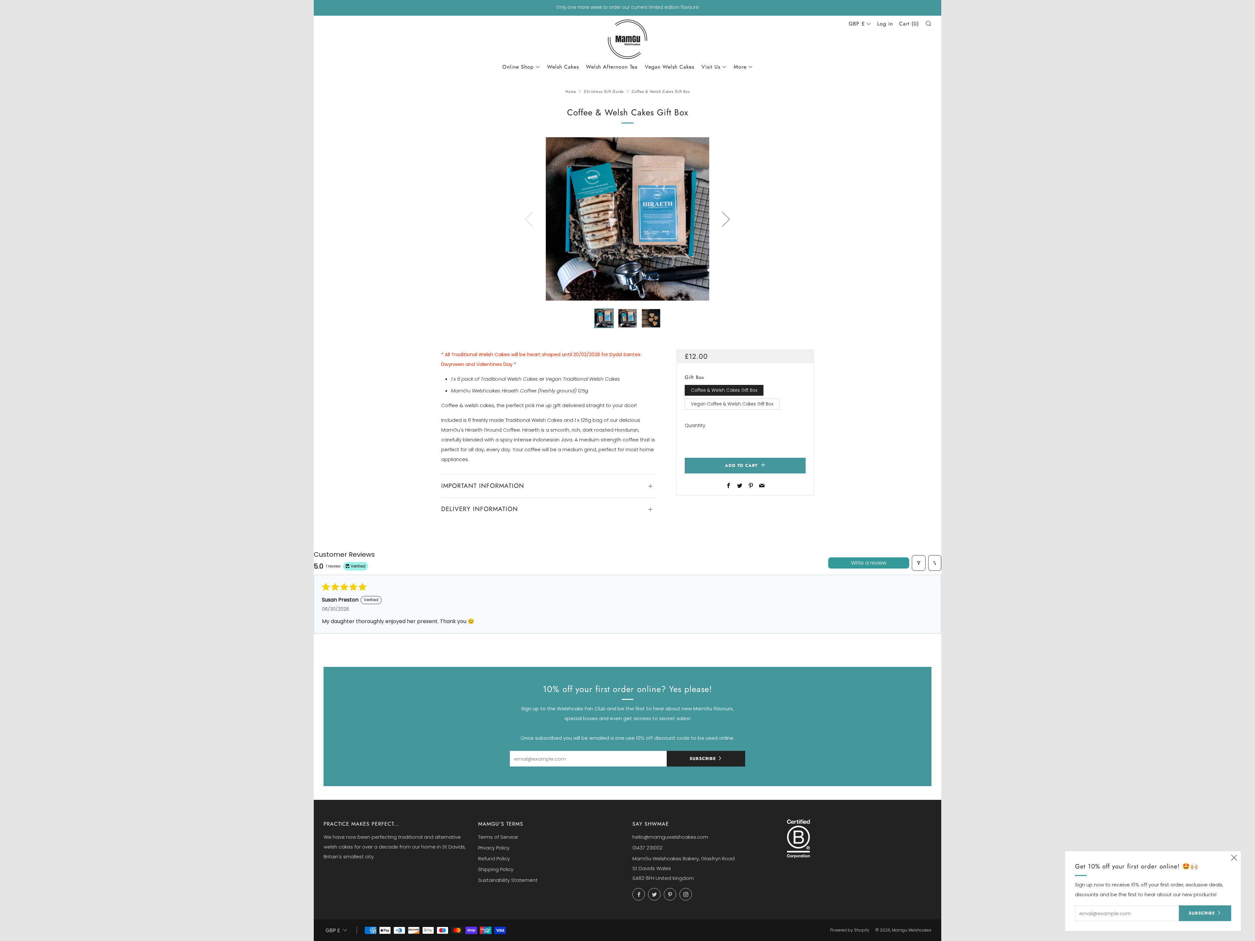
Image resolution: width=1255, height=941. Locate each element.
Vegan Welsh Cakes (669, 67)
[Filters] (919, 563)
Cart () (909, 23)
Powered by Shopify (849, 930)
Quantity (695, 425)
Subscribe (703, 758)
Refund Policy (494, 858)
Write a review (868, 563)
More (740, 67)
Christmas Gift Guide (604, 91)
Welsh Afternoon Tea (612, 67)
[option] (627, 219)
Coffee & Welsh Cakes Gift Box (724, 390)
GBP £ (857, 23)
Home (570, 91)
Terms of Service (498, 837)
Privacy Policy (494, 847)
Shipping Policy (495, 869)
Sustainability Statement (508, 880)
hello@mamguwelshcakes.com (670, 837)
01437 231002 (647, 847)
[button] (604, 318)
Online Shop (518, 67)
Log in (885, 23)
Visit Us (710, 67)
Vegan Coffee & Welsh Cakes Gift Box (732, 404)
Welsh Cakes (563, 67)
